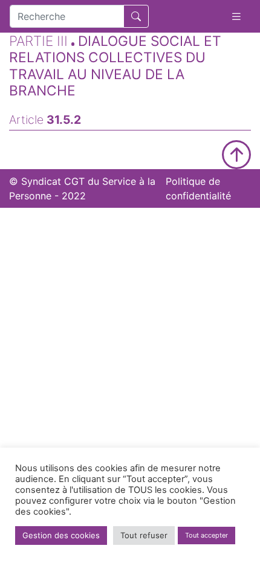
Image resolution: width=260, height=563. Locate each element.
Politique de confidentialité (198, 188)
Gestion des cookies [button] (61, 535)
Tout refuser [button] (143, 535)
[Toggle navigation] (236, 16)
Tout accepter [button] (206, 535)
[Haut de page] (236, 154)
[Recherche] (136, 16)
